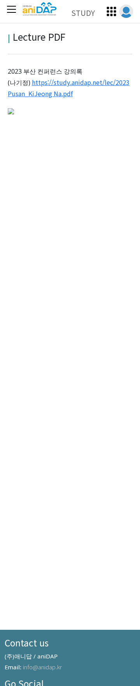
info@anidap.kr (42, 666)
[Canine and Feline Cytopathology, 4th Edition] (11, 110)
